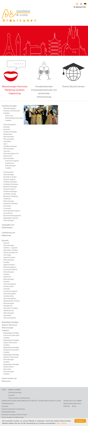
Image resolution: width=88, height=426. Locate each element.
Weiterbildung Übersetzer (72, 403)
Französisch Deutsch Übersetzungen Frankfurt (10, 271)
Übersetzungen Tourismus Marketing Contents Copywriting (15, 90)
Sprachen (5, 240)
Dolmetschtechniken (8, 412)
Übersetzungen (14, 390)
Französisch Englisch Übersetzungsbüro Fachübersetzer (10, 293)
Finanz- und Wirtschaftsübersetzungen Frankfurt (14, 117)
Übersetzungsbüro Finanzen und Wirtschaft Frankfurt (11, 110)
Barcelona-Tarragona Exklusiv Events (14, 414)
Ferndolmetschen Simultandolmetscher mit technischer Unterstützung (31, 401)
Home (4, 390)
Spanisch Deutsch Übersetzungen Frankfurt (9, 259)
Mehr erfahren (61, 423)
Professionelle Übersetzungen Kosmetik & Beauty (9, 174)
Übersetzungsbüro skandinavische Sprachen (9, 286)
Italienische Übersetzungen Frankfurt (8, 279)
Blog (74, 406)
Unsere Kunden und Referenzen (19, 398)
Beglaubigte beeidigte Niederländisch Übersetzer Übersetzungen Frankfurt (11, 369)
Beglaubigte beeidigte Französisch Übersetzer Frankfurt (11, 335)
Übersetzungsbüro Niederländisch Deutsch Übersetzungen (11, 300)
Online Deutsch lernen (73, 86)
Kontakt (66, 406)
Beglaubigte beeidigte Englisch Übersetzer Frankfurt (11, 342)
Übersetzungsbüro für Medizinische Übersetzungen (11, 155)
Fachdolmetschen (8, 403)
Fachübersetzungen (9, 106)
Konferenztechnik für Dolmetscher (13, 409)
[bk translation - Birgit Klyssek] (16, 14)
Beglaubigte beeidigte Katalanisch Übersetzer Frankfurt (11, 349)
